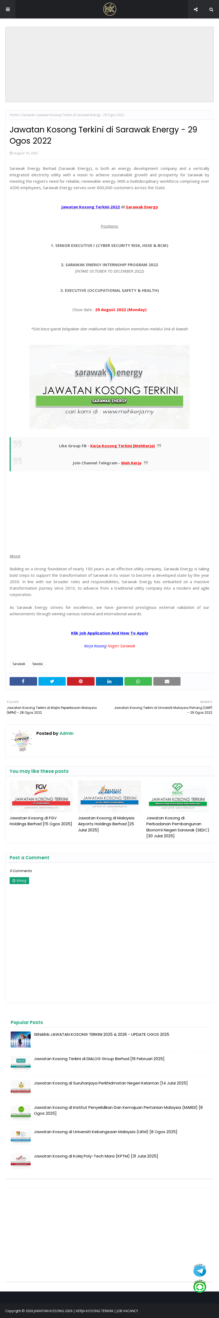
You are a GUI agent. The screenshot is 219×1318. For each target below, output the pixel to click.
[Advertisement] (109, 64)
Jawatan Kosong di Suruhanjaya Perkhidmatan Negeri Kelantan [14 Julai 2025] (111, 1083)
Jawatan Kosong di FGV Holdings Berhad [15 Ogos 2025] (41, 821)
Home (14, 115)
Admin (65, 733)
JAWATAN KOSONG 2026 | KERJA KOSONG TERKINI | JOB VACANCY (86, 1310)
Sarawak (28, 115)
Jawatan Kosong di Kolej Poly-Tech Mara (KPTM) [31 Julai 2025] (96, 1156)
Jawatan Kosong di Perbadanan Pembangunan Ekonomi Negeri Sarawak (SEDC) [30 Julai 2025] (177, 827)
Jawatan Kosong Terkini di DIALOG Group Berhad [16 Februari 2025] (99, 1058)
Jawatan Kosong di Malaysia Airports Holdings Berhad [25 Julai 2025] (106, 824)
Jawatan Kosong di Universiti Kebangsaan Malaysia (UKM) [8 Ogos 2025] (105, 1131)
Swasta (37, 664)
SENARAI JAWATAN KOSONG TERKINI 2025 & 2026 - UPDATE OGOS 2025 (101, 1034)
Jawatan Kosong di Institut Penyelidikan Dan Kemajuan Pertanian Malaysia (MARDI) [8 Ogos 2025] (118, 1110)
